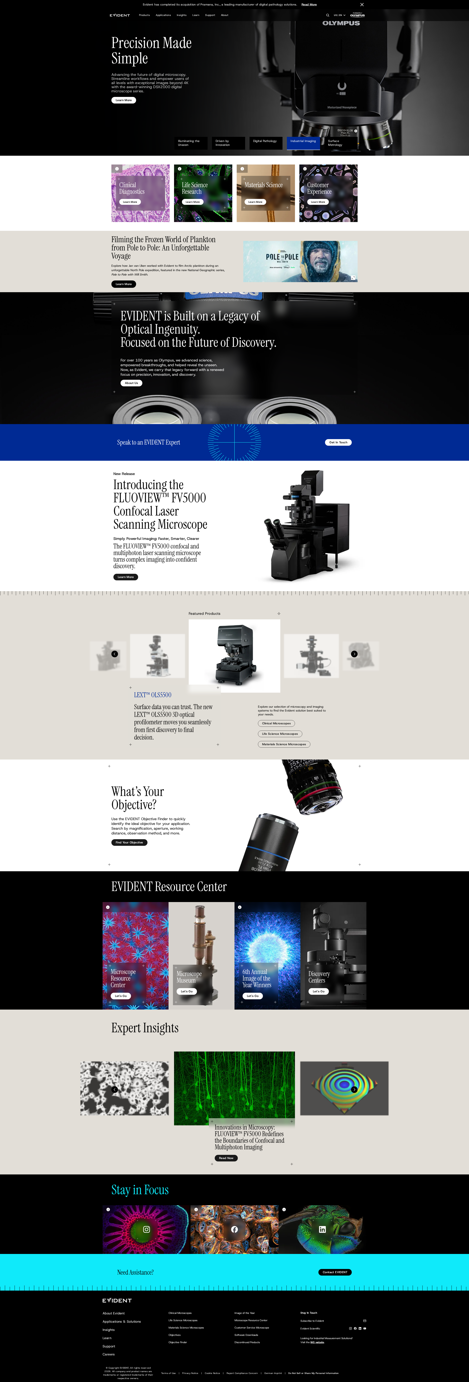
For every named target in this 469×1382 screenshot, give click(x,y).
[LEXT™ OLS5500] (234, 656)
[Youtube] (364, 1329)
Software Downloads (246, 1335)
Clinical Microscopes (276, 723)
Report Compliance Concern (242, 1373)
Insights (182, 15)
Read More (309, 4)
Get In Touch (338, 442)
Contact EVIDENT (335, 1272)
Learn (195, 15)
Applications (163, 15)
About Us (131, 383)
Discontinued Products (247, 1342)
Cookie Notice (212, 1373)
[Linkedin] (360, 1329)
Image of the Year (244, 1313)
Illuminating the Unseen (189, 143)
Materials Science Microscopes (284, 744)
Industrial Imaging (303, 141)
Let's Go (121, 996)
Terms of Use (168, 1373)
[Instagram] (350, 1329)
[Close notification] (362, 4)
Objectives (175, 1335)
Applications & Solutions (122, 1321)
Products (144, 15)
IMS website (317, 1342)
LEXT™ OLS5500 (152, 695)
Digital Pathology (265, 141)
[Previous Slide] (114, 654)
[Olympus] (357, 16)
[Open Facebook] (234, 1230)
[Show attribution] (116, 169)
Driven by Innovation (223, 143)
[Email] (364, 1321)
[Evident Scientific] (120, 15)
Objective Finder (178, 1342)
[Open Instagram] (147, 1230)
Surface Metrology (335, 143)
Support (210, 15)
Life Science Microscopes (280, 734)
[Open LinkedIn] (322, 1230)
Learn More (124, 92)
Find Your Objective (129, 842)
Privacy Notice (190, 1373)
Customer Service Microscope (251, 1327)
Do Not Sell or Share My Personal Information (313, 1373)
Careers (109, 1354)
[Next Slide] (354, 654)
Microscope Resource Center (250, 1320)
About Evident (114, 1313)
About (224, 15)
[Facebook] (355, 1329)
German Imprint (273, 1373)
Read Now (226, 1158)
